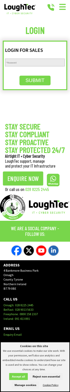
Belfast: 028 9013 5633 (18, 310)
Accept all (18, 376)
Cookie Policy (51, 385)
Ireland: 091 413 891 (17, 319)
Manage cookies (25, 385)
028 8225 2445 (37, 189)
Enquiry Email (13, 334)
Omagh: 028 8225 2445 (18, 305)
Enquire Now (23, 178)
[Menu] (63, 7)
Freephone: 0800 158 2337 (21, 314)
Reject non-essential (46, 376)
